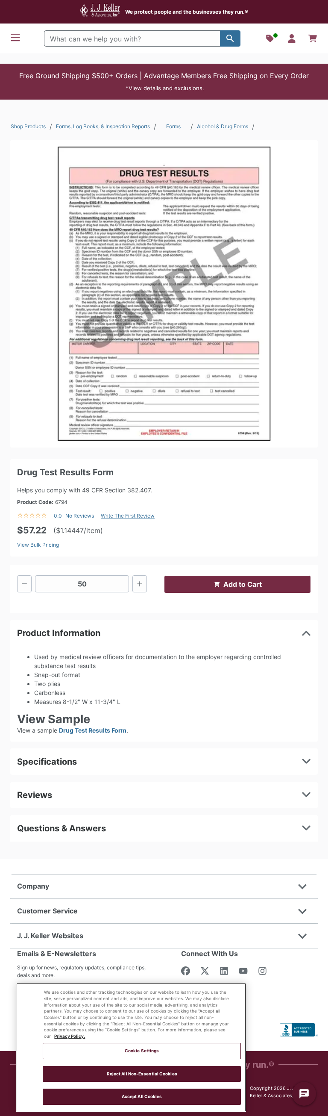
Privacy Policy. (69, 1036)
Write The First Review (128, 515)
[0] (313, 38)
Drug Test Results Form (92, 730)
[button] (164, 82)
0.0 (58, 515)
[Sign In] (291, 38)
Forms (173, 126)
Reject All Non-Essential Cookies (142, 1074)
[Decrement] (24, 583)
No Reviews (79, 515)
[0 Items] (313, 38)
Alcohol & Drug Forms (222, 126)
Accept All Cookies (142, 1096)
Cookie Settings (142, 1050)
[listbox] (164, 294)
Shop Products (28, 126)
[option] (164, 294)
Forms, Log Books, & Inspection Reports (103, 126)
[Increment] (139, 583)
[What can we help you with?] (230, 38)
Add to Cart (242, 584)
